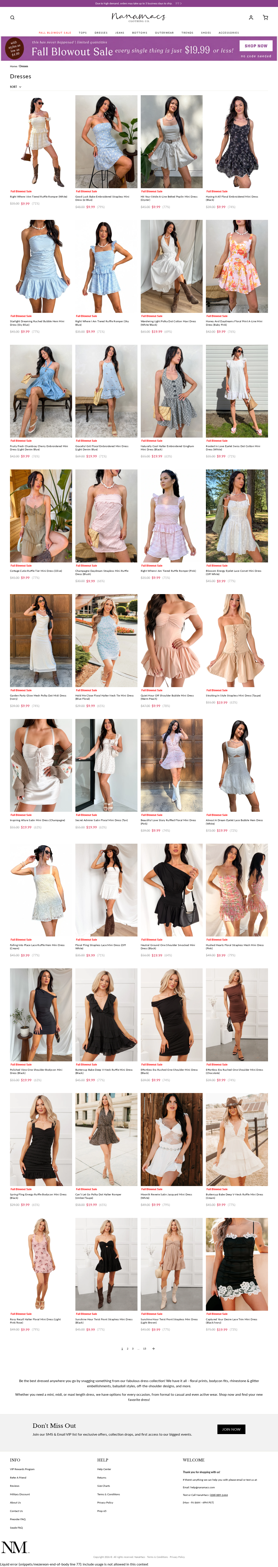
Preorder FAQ (18, 1519)
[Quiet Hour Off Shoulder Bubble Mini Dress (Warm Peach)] (172, 640)
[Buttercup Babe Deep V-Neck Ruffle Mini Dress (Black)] (106, 1014)
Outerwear (164, 32)
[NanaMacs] (139, 17)
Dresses (101, 32)
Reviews (14, 1485)
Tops (83, 32)
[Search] (12, 17)
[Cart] (264, 17)
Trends (188, 32)
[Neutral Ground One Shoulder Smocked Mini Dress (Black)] (172, 890)
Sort (14, 86)
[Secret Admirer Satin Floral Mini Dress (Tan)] (106, 765)
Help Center (104, 1469)
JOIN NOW (231, 1429)
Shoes (206, 32)
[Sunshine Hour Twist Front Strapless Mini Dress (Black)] (106, 1264)
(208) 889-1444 (219, 1495)
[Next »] (153, 1348)
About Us (15, 1502)
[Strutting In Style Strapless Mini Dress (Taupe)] (237, 640)
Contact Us (16, 1511)
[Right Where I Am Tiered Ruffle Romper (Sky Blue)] (106, 266)
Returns (101, 1477)
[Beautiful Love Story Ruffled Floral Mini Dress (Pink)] (172, 765)
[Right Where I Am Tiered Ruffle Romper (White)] (41, 141)
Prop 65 (101, 1511)
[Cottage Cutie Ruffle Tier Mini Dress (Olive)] (41, 515)
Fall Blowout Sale (55, 32)
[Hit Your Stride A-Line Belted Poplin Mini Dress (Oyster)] (172, 141)
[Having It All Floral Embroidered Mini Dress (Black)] (237, 141)
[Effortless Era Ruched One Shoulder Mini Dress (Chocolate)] (237, 1014)
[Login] (252, 17)
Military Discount (20, 1494)
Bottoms (139, 32)
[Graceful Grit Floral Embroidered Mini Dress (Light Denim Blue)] (106, 391)
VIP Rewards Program (22, 1469)
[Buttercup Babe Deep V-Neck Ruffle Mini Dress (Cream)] (237, 1139)
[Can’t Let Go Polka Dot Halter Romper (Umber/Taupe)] (106, 1139)
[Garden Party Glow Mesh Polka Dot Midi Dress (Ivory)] (41, 640)
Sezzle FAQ (16, 1527)
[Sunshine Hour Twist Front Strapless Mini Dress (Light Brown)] (172, 1264)
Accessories (229, 32)
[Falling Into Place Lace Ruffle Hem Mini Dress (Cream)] (41, 890)
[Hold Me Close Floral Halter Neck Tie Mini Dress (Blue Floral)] (106, 640)
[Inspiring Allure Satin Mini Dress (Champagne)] (41, 765)
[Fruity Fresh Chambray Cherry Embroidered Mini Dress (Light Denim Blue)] (41, 391)
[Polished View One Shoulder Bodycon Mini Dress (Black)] (41, 1014)
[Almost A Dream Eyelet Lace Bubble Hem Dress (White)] (237, 765)
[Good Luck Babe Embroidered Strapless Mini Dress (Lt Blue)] (106, 141)
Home (13, 66)
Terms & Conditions (108, 1494)
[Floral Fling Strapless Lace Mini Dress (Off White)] (106, 890)
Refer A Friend (18, 1477)
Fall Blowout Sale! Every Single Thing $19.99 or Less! (134, 3)
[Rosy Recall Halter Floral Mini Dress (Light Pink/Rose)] (41, 1264)
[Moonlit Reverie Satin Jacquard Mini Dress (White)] (172, 1139)
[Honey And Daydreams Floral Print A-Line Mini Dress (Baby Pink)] (237, 266)
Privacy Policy (105, 1502)
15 (144, 1348)
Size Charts (103, 1485)
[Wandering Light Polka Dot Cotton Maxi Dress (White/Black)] (172, 266)
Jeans (120, 32)
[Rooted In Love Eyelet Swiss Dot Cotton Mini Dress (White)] (237, 391)
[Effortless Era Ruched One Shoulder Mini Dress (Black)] (172, 1014)
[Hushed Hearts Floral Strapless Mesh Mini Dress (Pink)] (237, 890)
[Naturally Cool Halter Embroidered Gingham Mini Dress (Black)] (172, 391)
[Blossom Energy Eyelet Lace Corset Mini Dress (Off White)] (237, 515)
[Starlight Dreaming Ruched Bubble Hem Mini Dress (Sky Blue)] (41, 266)
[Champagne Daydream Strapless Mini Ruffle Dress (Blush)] (106, 515)
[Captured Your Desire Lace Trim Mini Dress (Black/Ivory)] (237, 1264)
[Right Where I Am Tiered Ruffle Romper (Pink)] (172, 515)
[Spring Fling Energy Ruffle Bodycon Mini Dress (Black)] (41, 1139)
